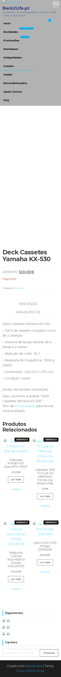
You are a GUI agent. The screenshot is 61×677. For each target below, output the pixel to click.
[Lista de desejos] (40, 22)
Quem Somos (12, 91)
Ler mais (16, 479)
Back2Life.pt (16, 8)
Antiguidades (12, 57)
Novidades (18, 30)
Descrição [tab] (28, 304)
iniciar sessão (25, 406)
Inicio (7, 23)
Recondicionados (15, 83)
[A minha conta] (43, 22)
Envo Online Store (31, 671)
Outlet (7, 74)
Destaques (10, 49)
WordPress (34, 666)
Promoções (16, 39)
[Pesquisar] (36, 22)
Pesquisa (49, 652)
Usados (8, 66)
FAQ (6, 100)
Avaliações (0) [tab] (28, 312)
